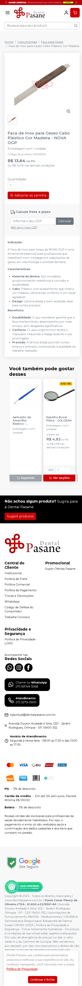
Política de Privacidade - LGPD (21, 641)
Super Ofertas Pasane (60, 568)
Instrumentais (27, 42)
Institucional (13, 573)
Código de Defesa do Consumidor (19, 609)
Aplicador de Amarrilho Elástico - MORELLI (22, 421)
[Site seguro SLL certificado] (24, 863)
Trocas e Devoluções (19, 596)
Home (9, 42)
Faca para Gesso (52, 42)
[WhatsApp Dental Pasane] (9, 667)
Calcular (64, 221)
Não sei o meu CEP (24, 227)
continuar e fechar (43, 979)
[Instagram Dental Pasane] (19, 667)
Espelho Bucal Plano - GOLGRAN (59, 419)
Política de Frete (16, 579)
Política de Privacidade (22, 969)
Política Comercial (17, 584)
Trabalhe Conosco (17, 617)
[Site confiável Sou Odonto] (24, 887)
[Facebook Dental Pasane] (28, 667)
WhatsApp (12, 601)
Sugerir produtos (20, 516)
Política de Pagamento (21, 590)
